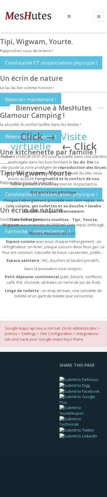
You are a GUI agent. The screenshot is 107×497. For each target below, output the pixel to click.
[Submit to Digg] (74, 385)
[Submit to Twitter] (76, 429)
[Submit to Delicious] (78, 379)
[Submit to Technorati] (80, 421)
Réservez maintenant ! (30, 99)
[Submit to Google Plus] (80, 399)
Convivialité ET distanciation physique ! (51, 62)
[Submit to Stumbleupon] (80, 410)
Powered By (30, 479)
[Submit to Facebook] (79, 390)
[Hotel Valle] (31, 15)
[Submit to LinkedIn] (78, 435)
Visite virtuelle (48, 141)
